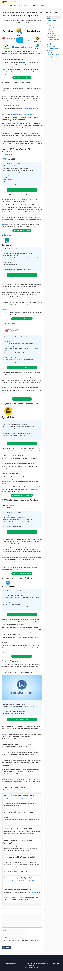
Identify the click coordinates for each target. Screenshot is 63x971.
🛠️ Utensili (43, 5)
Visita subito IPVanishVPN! (21, 532)
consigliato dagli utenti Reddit (25, 798)
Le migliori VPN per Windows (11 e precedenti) (53, 26)
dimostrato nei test (21, 197)
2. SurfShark (50, 31)
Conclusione (50, 52)
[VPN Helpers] (9, 2)
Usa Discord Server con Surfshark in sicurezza (21, 318)
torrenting (5, 309)
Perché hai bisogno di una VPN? (53, 17)
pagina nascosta (35, 392)
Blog (11, 5)
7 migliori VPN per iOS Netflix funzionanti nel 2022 (22, 880)
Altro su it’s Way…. (51, 46)
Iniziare (4, 5)
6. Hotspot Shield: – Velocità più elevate (53, 43)
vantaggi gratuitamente (14, 779)
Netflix (24, 207)
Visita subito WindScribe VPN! (22, 719)
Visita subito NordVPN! (21, 189)
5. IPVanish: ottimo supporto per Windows (53, 40)
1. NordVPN (50, 29)
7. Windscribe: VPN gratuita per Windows (53, 49)
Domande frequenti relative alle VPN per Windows (53, 55)
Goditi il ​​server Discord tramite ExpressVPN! (22, 398)
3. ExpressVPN (50, 33)
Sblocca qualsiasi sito (32, 892)
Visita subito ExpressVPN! (21, 367)
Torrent (33, 110)
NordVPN (23, 62)
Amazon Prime (37, 207)
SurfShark (8, 235)
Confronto (34, 5)
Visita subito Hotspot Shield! (21, 614)
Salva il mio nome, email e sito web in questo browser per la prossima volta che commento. (21, 942)
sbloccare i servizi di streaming (9, 110)
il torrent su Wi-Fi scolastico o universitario (13, 897)
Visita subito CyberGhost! (22, 443)
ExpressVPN (9, 323)
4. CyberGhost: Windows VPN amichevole (53, 36)
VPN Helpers (19, 2)
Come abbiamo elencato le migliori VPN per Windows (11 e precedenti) (53, 22)
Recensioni (26, 5)
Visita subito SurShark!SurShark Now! (21, 275)
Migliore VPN (17, 5)
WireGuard (8, 201)
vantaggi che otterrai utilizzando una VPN (23, 114)
